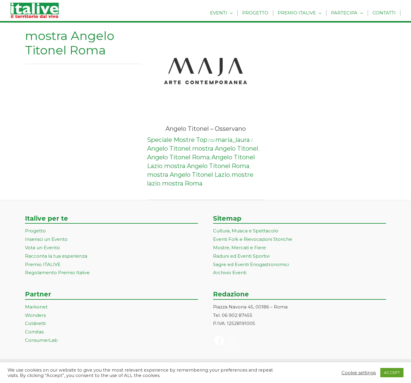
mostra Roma (182, 183)
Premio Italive (297, 13)
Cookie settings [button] (358, 372)
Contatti (384, 13)
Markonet (36, 307)
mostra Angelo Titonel (225, 148)
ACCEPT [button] (392, 372)
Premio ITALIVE (42, 264)
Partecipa (344, 13)
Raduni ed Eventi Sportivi (241, 256)
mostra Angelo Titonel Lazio (188, 174)
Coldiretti (35, 323)
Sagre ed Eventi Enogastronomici (251, 264)
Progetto (255, 13)
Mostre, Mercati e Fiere (239, 247)
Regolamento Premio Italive (57, 272)
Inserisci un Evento (46, 239)
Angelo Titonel (168, 148)
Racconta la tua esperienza (56, 256)
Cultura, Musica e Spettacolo (245, 231)
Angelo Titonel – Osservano (205, 128)
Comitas (34, 332)
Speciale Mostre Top (177, 139)
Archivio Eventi (229, 272)
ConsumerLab (41, 340)
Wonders (35, 315)
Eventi (218, 13)
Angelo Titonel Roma (178, 157)
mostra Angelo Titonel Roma (206, 166)
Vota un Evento (42, 247)
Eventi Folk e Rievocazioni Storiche (252, 239)
